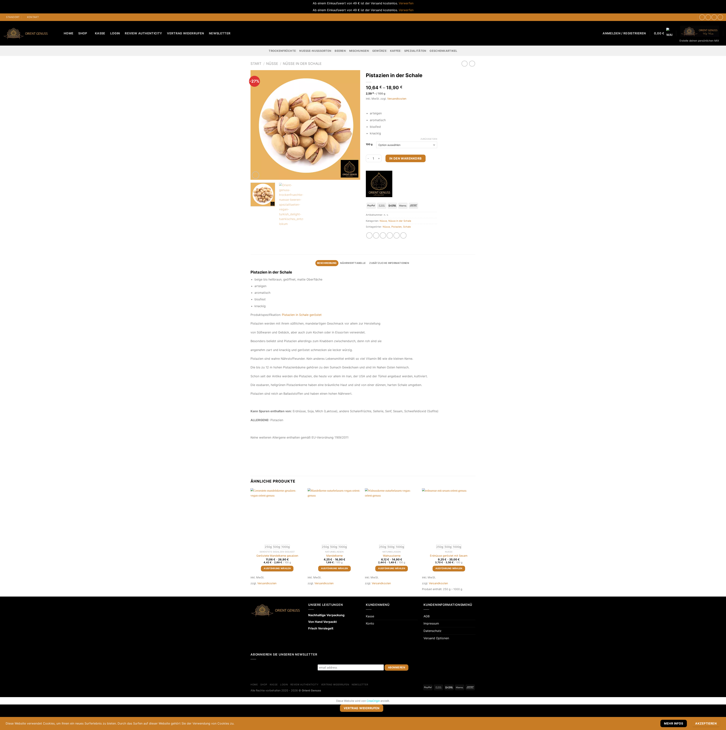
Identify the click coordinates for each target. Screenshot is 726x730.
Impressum (431, 623)
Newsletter (219, 33)
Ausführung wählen (277, 568)
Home (68, 33)
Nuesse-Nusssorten (315, 50)
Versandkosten (396, 98)
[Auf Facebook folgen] (702, 17)
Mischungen (359, 50)
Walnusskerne (391, 555)
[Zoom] (255, 175)
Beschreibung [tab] (327, 263)
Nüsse (272, 63)
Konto (370, 623)
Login (115, 33)
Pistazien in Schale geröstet (302, 315)
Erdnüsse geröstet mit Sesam (449, 555)
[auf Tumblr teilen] (403, 235)
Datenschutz (432, 631)
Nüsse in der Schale (302, 63)
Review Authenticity (143, 33)
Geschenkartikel (443, 50)
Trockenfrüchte (282, 50)
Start (256, 63)
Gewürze (379, 50)
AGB (427, 616)
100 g (369, 144)
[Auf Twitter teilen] (376, 235)
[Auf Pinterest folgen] (714, 17)
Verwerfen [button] (406, 3)
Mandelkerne (334, 555)
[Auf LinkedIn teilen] (396, 235)
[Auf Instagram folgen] (708, 17)
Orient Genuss (311, 690)
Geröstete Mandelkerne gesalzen (277, 555)
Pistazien (396, 226)
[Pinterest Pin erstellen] (390, 235)
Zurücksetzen (428, 139)
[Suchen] (57, 33)
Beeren (340, 50)
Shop (82, 33)
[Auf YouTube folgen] (720, 17)
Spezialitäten (415, 50)
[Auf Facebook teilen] (369, 235)
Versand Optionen (436, 638)
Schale (407, 226)
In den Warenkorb (405, 158)
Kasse (100, 33)
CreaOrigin (373, 700)
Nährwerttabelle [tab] (353, 263)
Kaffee (395, 50)
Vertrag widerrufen (185, 33)
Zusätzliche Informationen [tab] (389, 263)
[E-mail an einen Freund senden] (383, 235)
